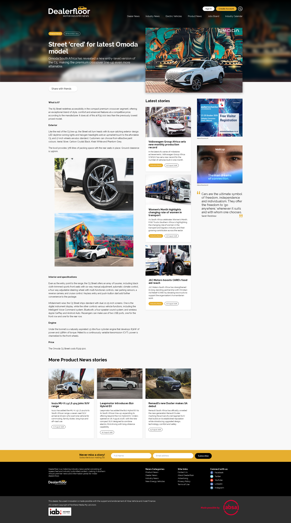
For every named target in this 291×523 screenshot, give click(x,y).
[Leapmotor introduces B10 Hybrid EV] (119, 383)
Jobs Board (213, 16)
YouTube (218, 480)
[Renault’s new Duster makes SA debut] (168, 383)
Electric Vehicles (174, 16)
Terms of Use (183, 484)
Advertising (183, 478)
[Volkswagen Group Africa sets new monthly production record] (168, 122)
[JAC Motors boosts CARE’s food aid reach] (168, 260)
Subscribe (203, 456)
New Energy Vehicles (155, 481)
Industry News (153, 16)
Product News (195, 16)
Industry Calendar (233, 16)
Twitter (218, 476)
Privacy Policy (184, 481)
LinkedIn (218, 484)
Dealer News (133, 16)
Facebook (219, 472)
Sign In (208, 9)
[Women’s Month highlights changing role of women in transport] (168, 190)
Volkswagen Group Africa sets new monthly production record (167, 144)
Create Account (226, 9)
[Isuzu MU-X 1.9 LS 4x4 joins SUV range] (71, 383)
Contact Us (182, 472)
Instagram (219, 488)
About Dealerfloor (186, 475)
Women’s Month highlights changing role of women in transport (165, 212)
